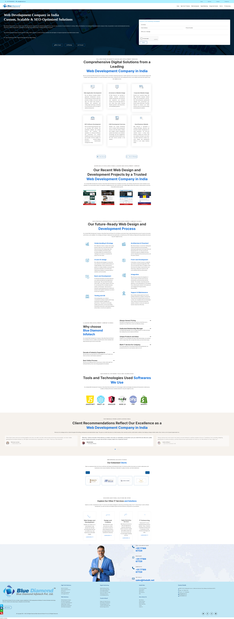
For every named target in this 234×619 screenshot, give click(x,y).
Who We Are (141, 600)
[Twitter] (203, 613)
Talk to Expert (58, 45)
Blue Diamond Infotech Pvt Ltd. (42, 613)
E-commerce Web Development (66, 602)
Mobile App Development (65, 592)
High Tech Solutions (64, 588)
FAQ (140, 593)
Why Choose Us (141, 592)
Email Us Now (117, 156)
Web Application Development (66, 605)
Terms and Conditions (143, 588)
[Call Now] (1, 605)
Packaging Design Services (104, 604)
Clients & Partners (142, 601)
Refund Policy (141, 591)
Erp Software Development (65, 601)
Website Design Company (65, 604)
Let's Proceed (80, 45)
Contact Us (141, 606)
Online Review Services (104, 593)
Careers (140, 605)
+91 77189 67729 (185, 590)
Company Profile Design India (105, 605)
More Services (102, 156)
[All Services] (1, 613)
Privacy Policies (141, 589)
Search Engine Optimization (105, 589)
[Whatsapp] (1, 610)
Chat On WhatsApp (133, 156)
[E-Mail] (1, 608)
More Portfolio (101, 212)
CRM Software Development (66, 606)
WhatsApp (70, 45)
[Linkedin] (215, 613)
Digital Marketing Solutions (104, 588)
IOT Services (63, 591)
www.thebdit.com (183, 595)
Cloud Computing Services (65, 589)
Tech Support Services (65, 593)
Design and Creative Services (105, 601)
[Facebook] (207, 613)
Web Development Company (66, 600)
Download (8, 607)
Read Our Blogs (141, 602)
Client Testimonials (142, 604)
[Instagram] (211, 613)
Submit (143, 42)
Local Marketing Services (104, 595)
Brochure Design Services (104, 606)
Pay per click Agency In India (105, 592)
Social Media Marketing (104, 591)
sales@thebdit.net (21, 1)
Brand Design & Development (105, 602)
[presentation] (88, 472)
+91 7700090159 (186, 592)
